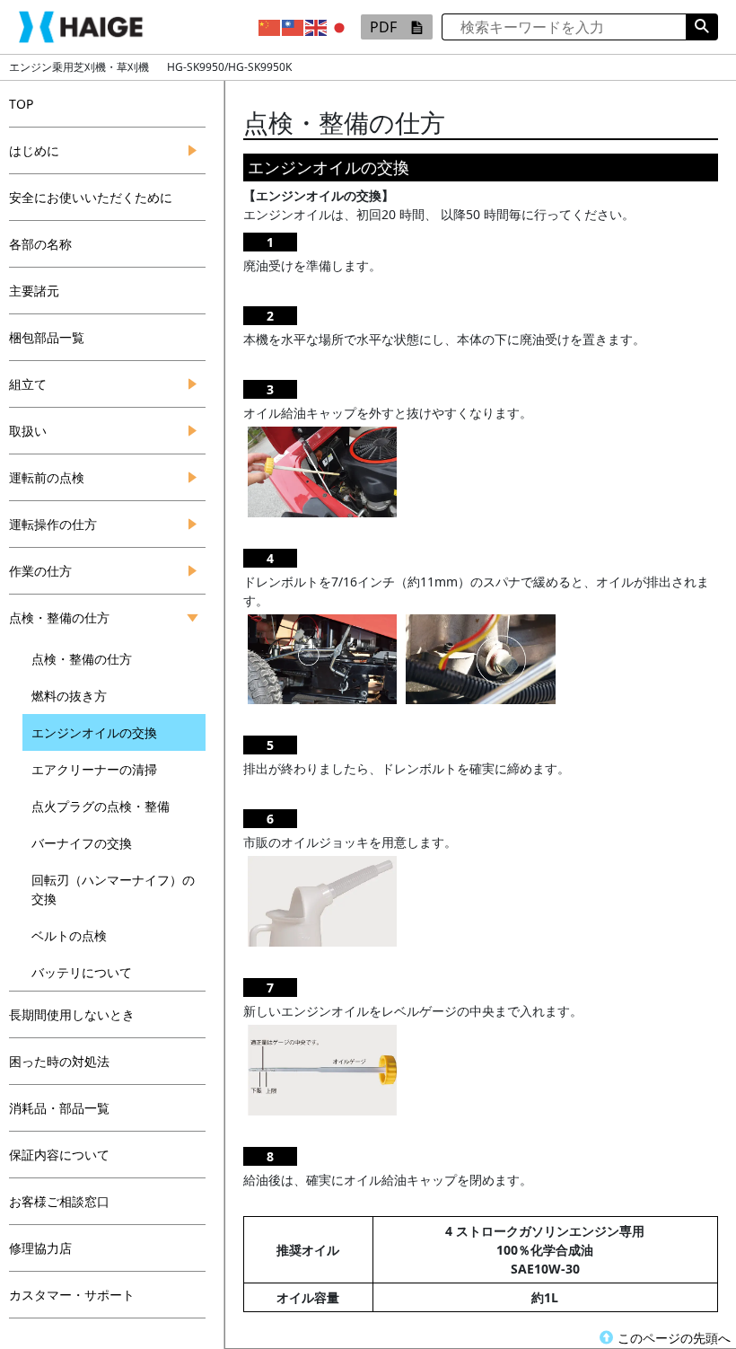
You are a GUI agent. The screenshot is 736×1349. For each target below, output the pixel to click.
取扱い (28, 430)
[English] (317, 26)
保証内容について (59, 1154)
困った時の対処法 (59, 1061)
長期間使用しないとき (72, 1014)
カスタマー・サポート (72, 1294)
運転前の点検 (46, 477)
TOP (21, 103)
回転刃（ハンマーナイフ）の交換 (113, 889)
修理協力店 (40, 1247)
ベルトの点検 (69, 935)
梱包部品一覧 (46, 337)
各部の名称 (40, 243)
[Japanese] (340, 26)
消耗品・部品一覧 (59, 1107)
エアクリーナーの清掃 (94, 769)
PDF (383, 27)
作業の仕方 (40, 570)
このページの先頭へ (674, 1337)
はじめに (34, 150)
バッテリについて (81, 972)
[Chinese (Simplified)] (270, 26)
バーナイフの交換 (81, 842)
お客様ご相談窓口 (59, 1201)
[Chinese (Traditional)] (293, 26)
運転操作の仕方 (53, 524)
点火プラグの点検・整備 (100, 806)
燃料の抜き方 (69, 695)
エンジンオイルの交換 (94, 732)
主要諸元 (34, 290)
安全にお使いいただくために (90, 197)
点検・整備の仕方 (59, 617)
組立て (28, 383)
